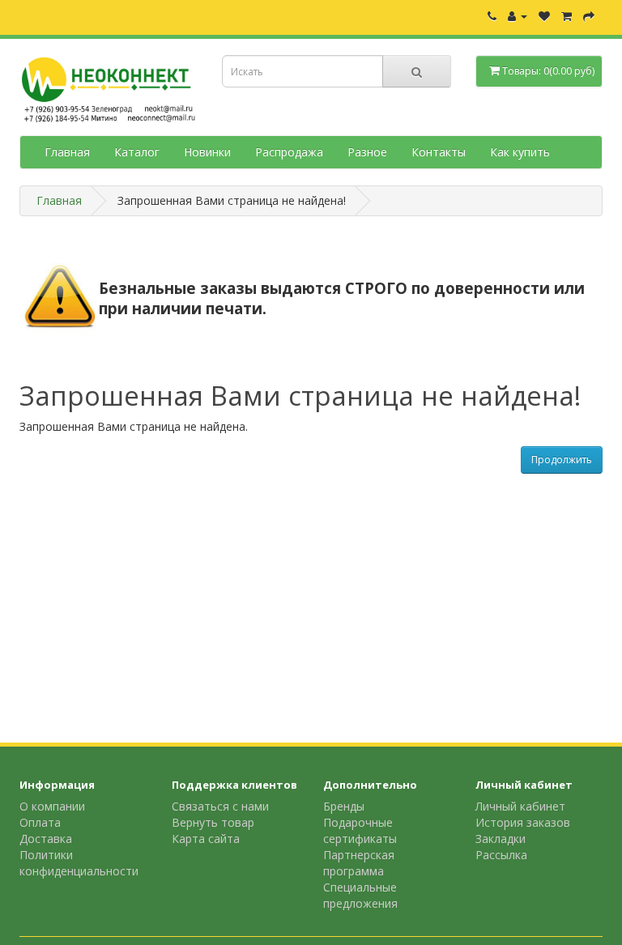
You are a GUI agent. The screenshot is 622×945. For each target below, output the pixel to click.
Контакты (438, 152)
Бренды (343, 806)
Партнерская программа (358, 863)
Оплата (40, 822)
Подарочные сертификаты (360, 830)
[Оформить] (588, 15)
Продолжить (561, 459)
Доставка (45, 838)
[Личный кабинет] (517, 15)
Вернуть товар (213, 822)
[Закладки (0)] (544, 15)
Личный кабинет (520, 806)
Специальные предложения (360, 895)
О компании (52, 806)
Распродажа (289, 152)
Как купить (520, 152)
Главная (67, 152)
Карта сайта (206, 838)
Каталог (137, 152)
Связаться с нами (220, 806)
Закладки (500, 838)
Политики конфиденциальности (78, 863)
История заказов (522, 822)
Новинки (207, 152)
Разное (367, 152)
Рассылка (501, 854)
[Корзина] (566, 15)
